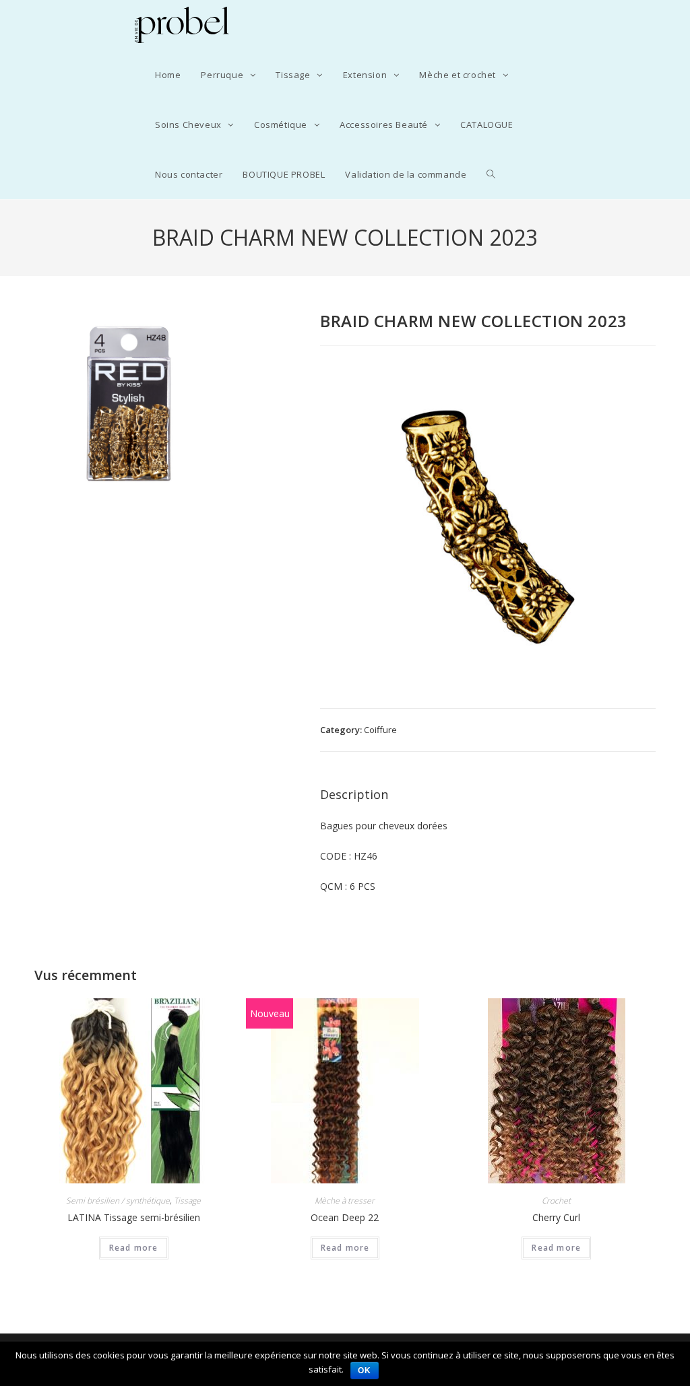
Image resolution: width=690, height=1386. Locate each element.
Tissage (187, 1200)
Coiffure (380, 730)
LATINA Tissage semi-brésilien (133, 1217)
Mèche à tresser (345, 1200)
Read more (133, 1247)
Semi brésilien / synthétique (118, 1200)
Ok (364, 1370)
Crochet (556, 1200)
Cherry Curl (556, 1217)
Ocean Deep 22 (345, 1217)
